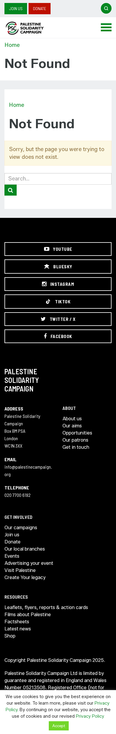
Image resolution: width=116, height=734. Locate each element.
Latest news (17, 629)
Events (11, 556)
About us (72, 418)
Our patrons (75, 440)
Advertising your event (28, 563)
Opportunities (77, 433)
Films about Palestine (27, 614)
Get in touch (75, 447)
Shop (9, 636)
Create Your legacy (25, 577)
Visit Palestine (20, 570)
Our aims (72, 426)
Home (12, 45)
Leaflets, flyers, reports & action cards (46, 607)
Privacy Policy (90, 716)
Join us (16, 8)
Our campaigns (20, 527)
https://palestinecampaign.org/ (31, 28)
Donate (39, 8)
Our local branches (24, 549)
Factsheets (16, 621)
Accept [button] (58, 725)
